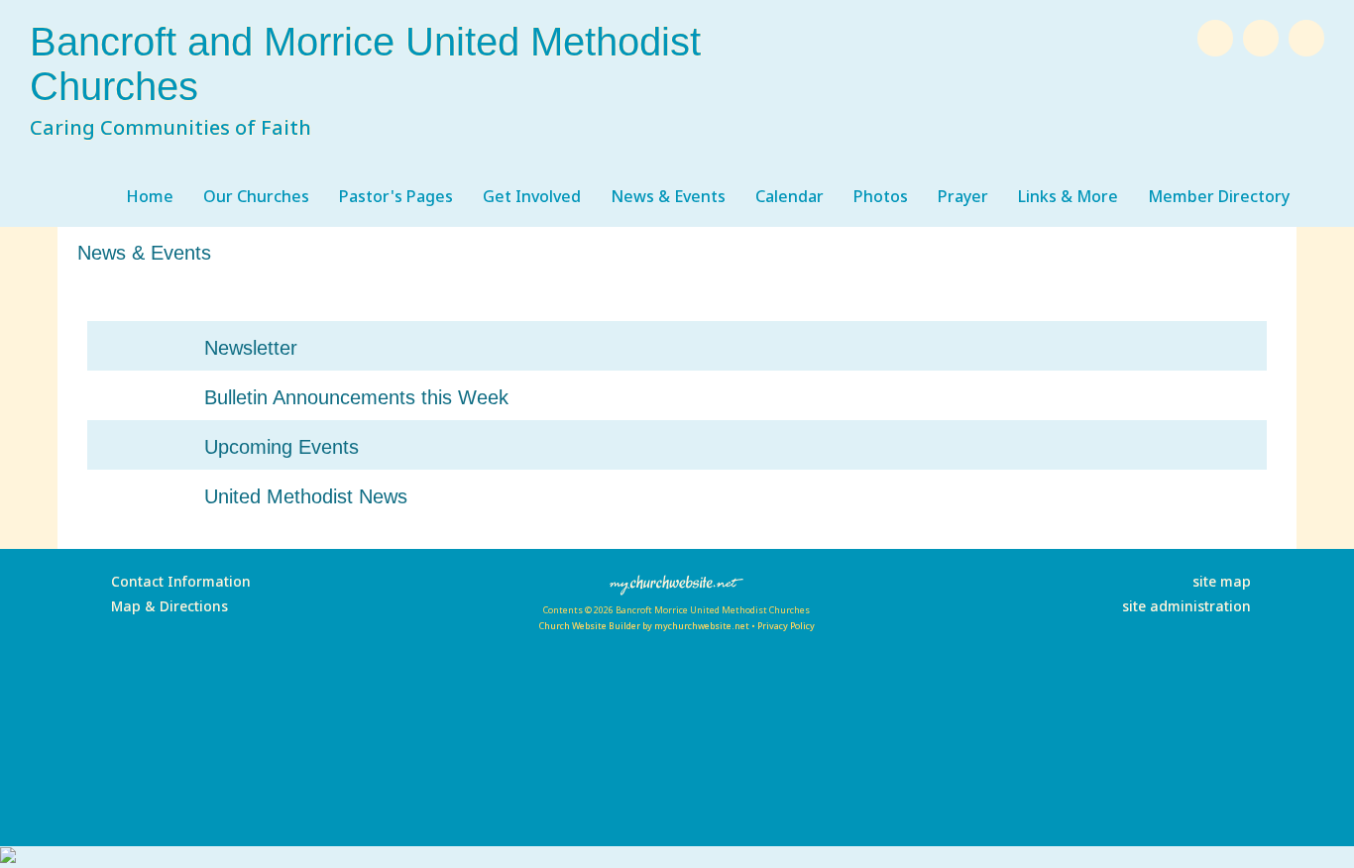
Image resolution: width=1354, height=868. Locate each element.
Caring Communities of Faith (170, 127)
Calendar (789, 196)
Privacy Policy (786, 625)
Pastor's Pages (396, 196)
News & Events (668, 196)
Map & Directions (165, 606)
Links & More (1068, 196)
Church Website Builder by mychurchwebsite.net (643, 625)
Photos (880, 196)
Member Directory (1219, 196)
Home (149, 196)
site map (1221, 581)
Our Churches (256, 196)
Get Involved (532, 196)
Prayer (963, 196)
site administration (1186, 606)
